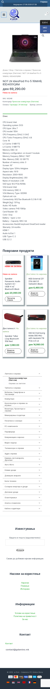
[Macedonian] (8, 682)
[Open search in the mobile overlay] (2, 2)
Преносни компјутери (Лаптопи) (25, 102)
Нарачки (25, 583)
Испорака (25, 589)
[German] (34, 682)
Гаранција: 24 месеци (18, 105)
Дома (5, 70)
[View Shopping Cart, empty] (45, 15)
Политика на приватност (25, 616)
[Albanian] (24, 682)
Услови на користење (25, 613)
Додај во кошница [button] (34, 294)
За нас (25, 619)
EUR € (44, 22)
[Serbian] (13, 682)
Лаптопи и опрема (23, 70)
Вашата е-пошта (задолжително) (25, 538)
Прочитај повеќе (11, 299)
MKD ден (43, 29)
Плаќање (25, 586)
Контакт (9, 643)
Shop (11, 70)
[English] (18, 682)
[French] (29, 682)
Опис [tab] (5, 116)
